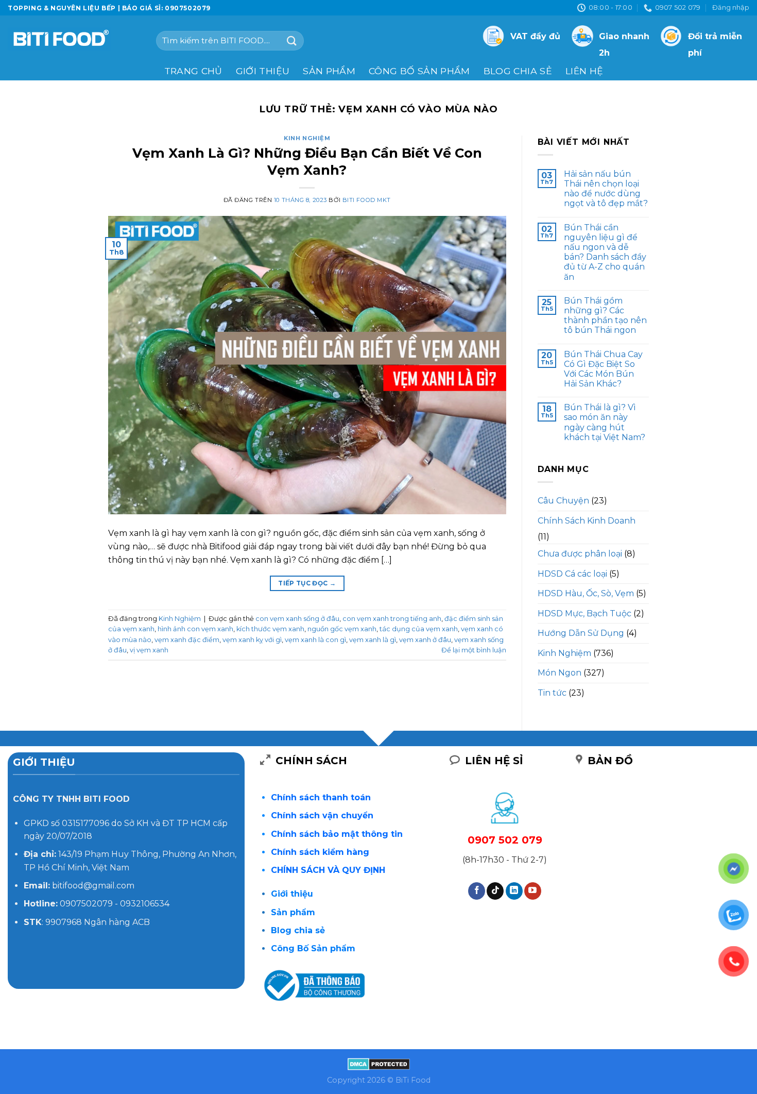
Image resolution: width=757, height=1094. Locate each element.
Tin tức (552, 693)
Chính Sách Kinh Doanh (586, 521)
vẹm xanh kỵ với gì (252, 640)
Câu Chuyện (563, 501)
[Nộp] (292, 40)
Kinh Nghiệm (307, 138)
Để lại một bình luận (473, 650)
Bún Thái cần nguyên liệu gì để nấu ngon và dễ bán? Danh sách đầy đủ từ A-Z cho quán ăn (605, 252)
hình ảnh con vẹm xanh (195, 629)
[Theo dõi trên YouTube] (532, 891)
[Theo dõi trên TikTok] (495, 891)
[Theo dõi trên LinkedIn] (514, 891)
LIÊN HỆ (584, 70)
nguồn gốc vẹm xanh (341, 629)
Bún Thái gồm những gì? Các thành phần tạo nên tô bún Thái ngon (605, 315)
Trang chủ (193, 70)
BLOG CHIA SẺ (518, 70)
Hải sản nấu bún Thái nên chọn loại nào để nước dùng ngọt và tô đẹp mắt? (606, 189)
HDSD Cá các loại (572, 574)
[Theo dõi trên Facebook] (476, 891)
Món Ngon (559, 673)
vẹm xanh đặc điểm (186, 640)
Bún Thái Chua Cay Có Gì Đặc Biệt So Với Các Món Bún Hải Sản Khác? (603, 369)
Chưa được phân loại (580, 554)
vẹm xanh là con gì (315, 640)
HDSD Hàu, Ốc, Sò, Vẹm (586, 593)
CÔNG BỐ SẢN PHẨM (419, 70)
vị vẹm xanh (149, 650)
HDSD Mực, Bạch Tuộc (584, 613)
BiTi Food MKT (366, 200)
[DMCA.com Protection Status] (379, 1063)
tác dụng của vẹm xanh (419, 629)
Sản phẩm (329, 70)
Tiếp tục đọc (307, 583)
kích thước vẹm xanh (270, 629)
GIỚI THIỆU (263, 70)
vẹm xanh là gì (372, 640)
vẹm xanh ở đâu (425, 640)
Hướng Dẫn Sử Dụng (581, 633)
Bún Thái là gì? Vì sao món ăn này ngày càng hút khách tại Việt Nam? (604, 422)
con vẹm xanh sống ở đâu (297, 618)
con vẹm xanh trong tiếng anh (391, 618)
